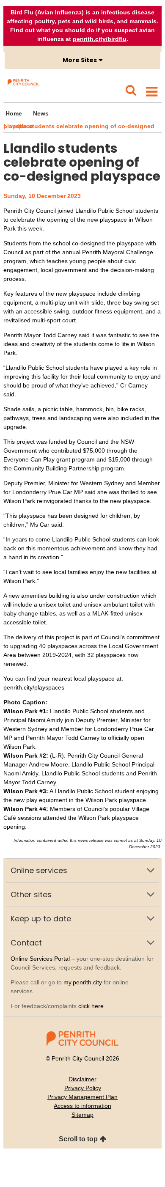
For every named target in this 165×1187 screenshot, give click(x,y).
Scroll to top (78, 1139)
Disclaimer (82, 1079)
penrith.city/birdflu (99, 39)
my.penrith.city (82, 982)
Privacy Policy (82, 1088)
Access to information (82, 1105)
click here (91, 1006)
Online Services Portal (40, 958)
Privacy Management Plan (82, 1097)
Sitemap (83, 1114)
